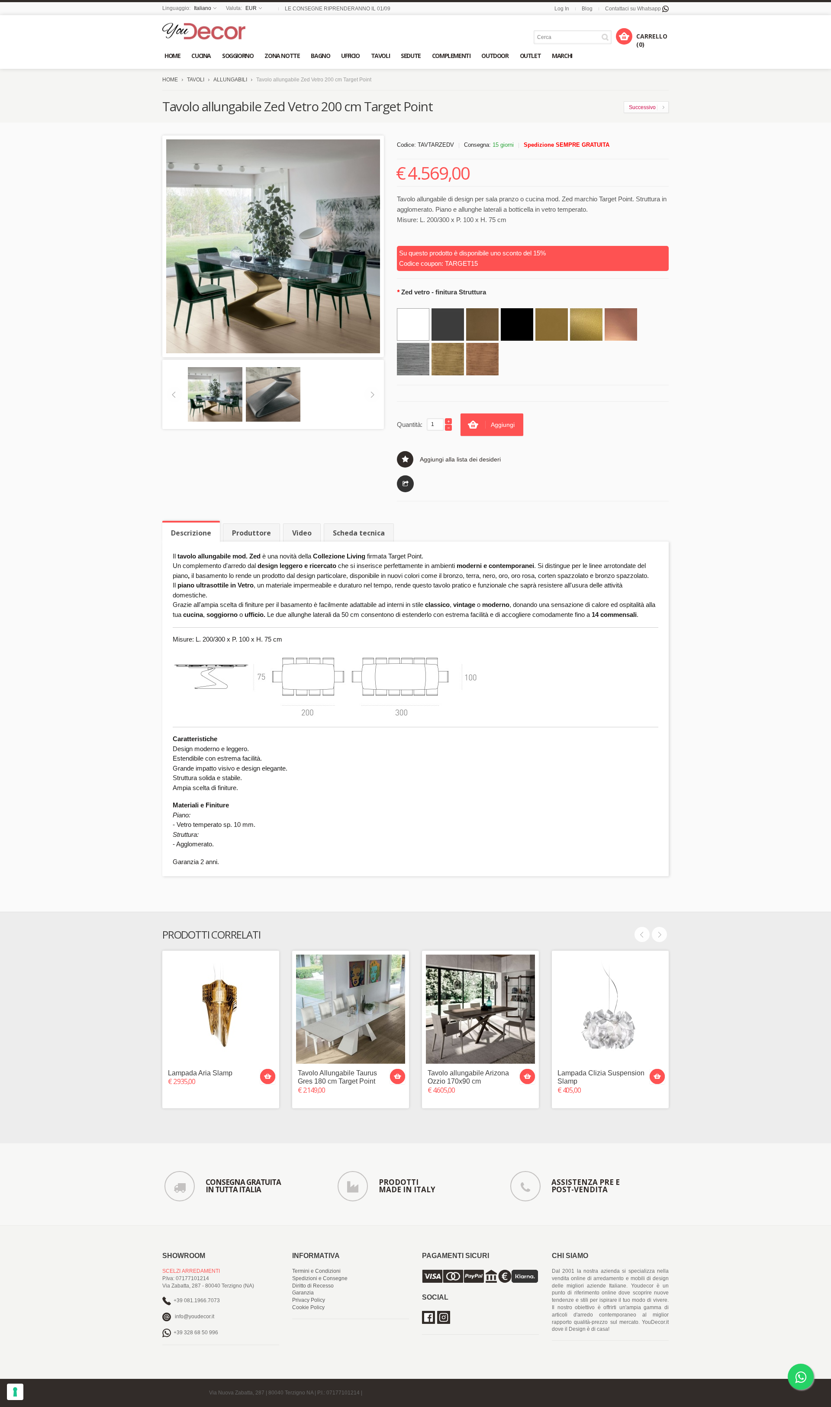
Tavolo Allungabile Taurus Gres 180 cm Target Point (337, 1077)
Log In (561, 9)
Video (302, 533)
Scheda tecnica (359, 533)
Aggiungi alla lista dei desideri (460, 459)
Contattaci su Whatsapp (633, 9)
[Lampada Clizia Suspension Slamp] (610, 1009)
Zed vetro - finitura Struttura (441, 292)
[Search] (607, 37)
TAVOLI (195, 80)
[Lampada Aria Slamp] (220, 1009)
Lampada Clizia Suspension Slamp (600, 1077)
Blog (587, 9)
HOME (170, 80)
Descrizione (191, 533)
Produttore (251, 533)
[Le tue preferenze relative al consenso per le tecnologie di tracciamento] (15, 1392)
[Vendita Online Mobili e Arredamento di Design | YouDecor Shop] (203, 31)
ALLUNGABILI (230, 80)
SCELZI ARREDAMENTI (191, 1271)
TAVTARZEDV (436, 145)
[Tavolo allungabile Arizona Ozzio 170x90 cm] (480, 1009)
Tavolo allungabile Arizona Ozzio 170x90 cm (468, 1077)
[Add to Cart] (267, 1076)
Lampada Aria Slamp (200, 1073)
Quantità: (409, 424)
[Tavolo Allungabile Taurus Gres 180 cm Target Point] (350, 1009)
